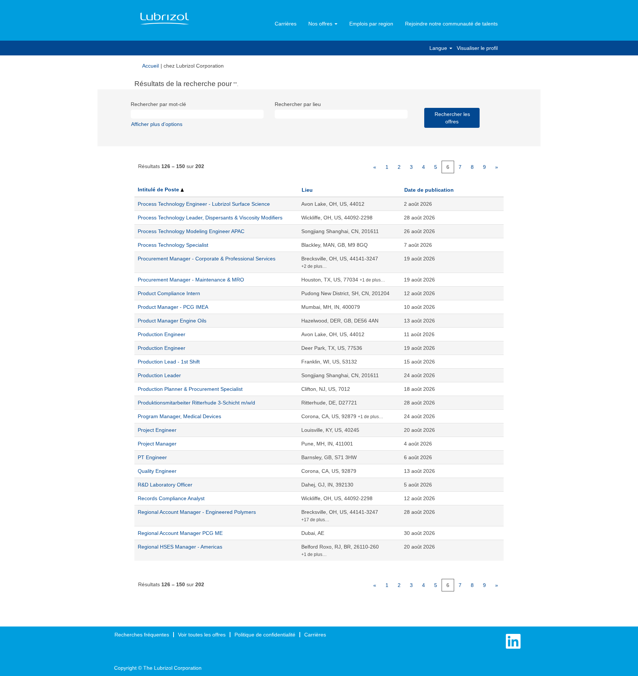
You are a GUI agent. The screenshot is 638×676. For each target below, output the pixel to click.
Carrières (285, 24)
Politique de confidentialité (264, 635)
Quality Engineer (157, 471)
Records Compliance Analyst (171, 498)
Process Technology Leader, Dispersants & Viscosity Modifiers (210, 218)
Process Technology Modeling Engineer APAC (191, 231)
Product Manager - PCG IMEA (173, 307)
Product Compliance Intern (169, 293)
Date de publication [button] (429, 190)
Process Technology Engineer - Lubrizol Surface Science (204, 204)
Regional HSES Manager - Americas (180, 547)
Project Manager (157, 444)
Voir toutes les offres (202, 635)
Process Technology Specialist (173, 245)
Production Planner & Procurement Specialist (190, 389)
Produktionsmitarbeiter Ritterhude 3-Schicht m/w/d (196, 403)
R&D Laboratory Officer (165, 485)
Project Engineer (157, 430)
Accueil (150, 66)
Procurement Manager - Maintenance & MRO (191, 280)
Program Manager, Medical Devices (179, 416)
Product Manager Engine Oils (172, 321)
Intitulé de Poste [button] (159, 189)
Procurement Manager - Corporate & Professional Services (206, 259)
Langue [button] (439, 48)
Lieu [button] (307, 190)
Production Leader (159, 375)
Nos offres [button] (321, 24)
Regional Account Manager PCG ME (180, 533)
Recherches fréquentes (141, 635)
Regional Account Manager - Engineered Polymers (197, 512)
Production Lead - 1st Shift (169, 362)
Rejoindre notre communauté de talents (451, 24)
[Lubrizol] (164, 19)
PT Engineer (152, 457)
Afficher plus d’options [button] (156, 124)
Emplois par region (371, 24)
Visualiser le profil (477, 48)
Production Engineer (161, 334)
